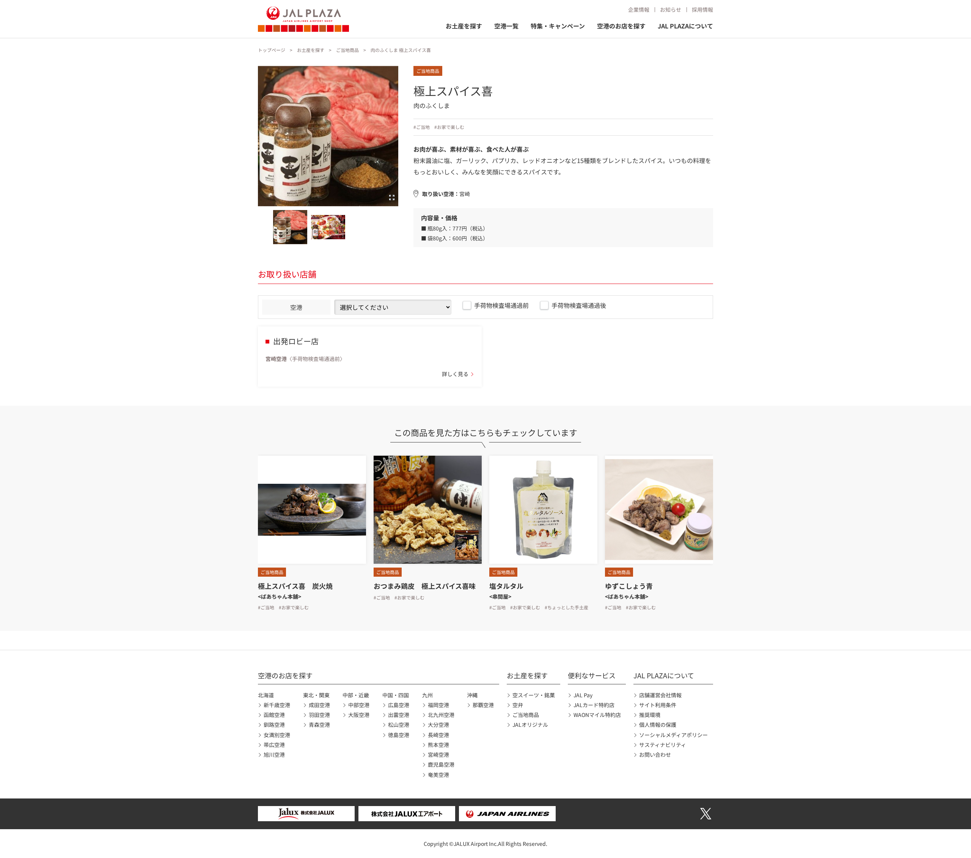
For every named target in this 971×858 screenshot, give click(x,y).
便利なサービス (592, 675)
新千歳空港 (277, 705)
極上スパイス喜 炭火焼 (295, 586)
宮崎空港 (438, 754)
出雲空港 (398, 714)
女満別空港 (277, 735)
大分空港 (438, 724)
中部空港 (358, 705)
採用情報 (702, 9)
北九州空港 (441, 714)
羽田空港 (319, 714)
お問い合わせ (655, 754)
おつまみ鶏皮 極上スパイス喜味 (425, 586)
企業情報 (638, 9)
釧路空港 (274, 724)
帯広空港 (274, 744)
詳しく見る (455, 374)
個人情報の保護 (657, 724)
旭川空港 (274, 754)
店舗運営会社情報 (660, 695)
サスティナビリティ (662, 744)
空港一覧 (506, 25)
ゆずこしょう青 (629, 586)
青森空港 (319, 724)
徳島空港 (398, 735)
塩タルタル (506, 586)
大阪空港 (358, 714)
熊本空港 (438, 744)
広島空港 (398, 705)
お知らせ (670, 9)
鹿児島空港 (441, 764)
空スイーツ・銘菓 (533, 695)
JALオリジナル (530, 724)
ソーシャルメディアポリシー (673, 735)
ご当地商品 (347, 50)
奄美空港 (438, 774)
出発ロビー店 (296, 341)
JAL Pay (582, 695)
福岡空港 (438, 705)
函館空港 (274, 714)
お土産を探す (464, 25)
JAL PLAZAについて (685, 25)
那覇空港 (483, 705)
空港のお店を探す (621, 25)
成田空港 (319, 705)
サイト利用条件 (657, 705)
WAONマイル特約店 (597, 714)
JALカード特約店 (593, 705)
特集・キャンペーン (558, 25)
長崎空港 (438, 735)
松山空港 (398, 724)
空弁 (517, 705)
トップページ (271, 50)
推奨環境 (649, 714)
